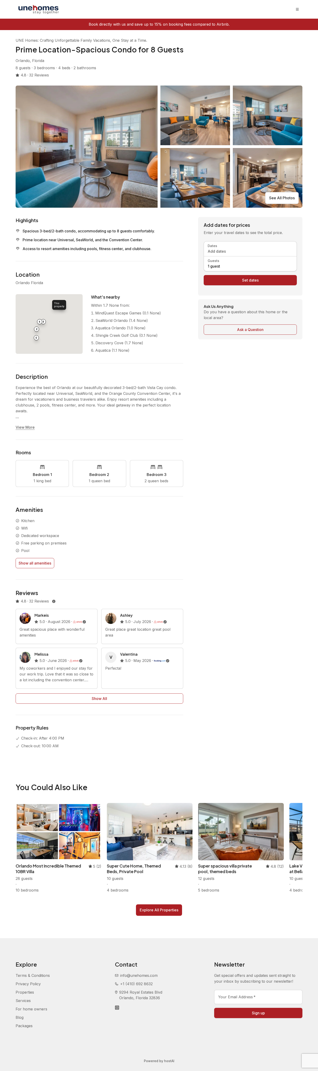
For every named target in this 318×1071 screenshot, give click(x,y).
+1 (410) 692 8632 (136, 983)
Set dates (250, 280)
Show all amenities (35, 563)
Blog (20, 1017)
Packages (24, 1025)
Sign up (258, 1013)
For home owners (31, 1009)
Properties (25, 992)
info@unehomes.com (139, 975)
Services (23, 1000)
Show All (99, 698)
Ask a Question (250, 329)
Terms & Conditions (33, 975)
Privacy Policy (28, 983)
